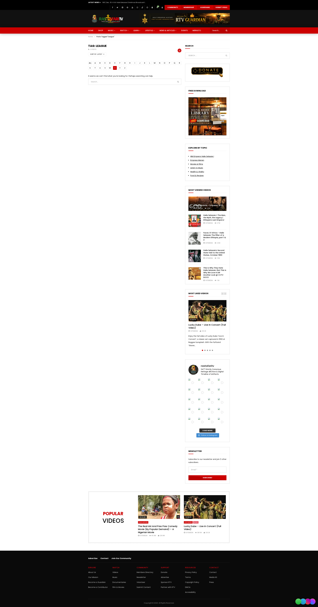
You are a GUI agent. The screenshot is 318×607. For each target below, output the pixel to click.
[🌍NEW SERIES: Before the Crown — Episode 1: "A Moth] (202, 422)
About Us (92, 572)
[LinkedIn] (122, 7)
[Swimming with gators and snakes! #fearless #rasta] (202, 392)
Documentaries (119, 582)
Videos (115, 572)
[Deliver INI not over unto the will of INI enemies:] (222, 402)
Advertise (93, 558)
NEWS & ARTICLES (167, 30)
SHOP (100, 30)
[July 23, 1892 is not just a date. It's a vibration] (222, 422)
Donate (164, 572)
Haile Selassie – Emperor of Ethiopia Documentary (218, 205)
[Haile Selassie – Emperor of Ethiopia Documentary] (207, 204)
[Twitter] (117, 7)
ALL (90, 63)
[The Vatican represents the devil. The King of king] (192, 382)
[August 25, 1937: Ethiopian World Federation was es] (222, 382)
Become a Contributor (98, 587)
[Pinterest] (127, 7)
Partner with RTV (168, 587)
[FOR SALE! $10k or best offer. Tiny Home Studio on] (212, 382)
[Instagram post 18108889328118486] (192, 412)
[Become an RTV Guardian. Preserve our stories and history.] (184, 18)
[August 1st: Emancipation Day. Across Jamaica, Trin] (202, 412)
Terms (188, 577)
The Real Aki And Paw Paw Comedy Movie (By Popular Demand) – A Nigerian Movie (157, 529)
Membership (189, 7)
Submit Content (144, 587)
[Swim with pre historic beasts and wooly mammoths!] (192, 392)
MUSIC (111, 30)
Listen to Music (196, 168)
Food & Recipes (197, 175)
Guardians (205, 7)
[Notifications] (152, 7)
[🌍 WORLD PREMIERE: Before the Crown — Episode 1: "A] (212, 422)
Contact (104, 558)
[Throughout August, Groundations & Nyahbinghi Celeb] (222, 392)
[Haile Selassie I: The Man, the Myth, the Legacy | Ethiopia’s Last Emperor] (194, 221)
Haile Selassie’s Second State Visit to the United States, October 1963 (214, 252)
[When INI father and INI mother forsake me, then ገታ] (192, 422)
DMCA (187, 587)
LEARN (136, 30)
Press (211, 582)
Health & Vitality (197, 171)
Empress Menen (197, 160)
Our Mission (93, 577)
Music (114, 577)
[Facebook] (112, 7)
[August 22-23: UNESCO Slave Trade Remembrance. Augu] (212, 392)
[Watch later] (147, 7)
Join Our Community (121, 558)
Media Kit (213, 577)
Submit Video (221, 7)
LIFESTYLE (149, 30)
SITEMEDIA (199, 208)
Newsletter (141, 577)
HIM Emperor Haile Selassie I (202, 156)
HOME (90, 30)
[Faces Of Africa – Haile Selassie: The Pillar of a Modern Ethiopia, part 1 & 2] (194, 238)
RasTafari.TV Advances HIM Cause (115, 2)
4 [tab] (210, 350)
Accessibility (190, 592)
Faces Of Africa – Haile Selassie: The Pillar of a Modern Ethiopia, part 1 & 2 (214, 236)
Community (172, 7)
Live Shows (188, 522)
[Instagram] (137, 7)
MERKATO (197, 30)
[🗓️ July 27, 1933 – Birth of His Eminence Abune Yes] (222, 412)
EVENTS (184, 30)
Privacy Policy (191, 572)
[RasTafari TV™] (107, 18)
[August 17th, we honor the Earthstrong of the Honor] (202, 402)
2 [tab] (205, 350)
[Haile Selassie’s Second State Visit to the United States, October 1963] (194, 256)
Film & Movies (143, 522)
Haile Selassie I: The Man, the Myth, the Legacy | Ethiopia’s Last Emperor (214, 217)
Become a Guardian (97, 582)
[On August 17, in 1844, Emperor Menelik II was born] (192, 402)
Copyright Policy (192, 582)
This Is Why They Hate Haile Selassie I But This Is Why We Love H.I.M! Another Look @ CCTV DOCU (214, 273)
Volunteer (141, 582)
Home (90, 37)
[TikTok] (142, 7)
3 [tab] (207, 350)
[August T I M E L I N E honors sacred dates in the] (212, 412)
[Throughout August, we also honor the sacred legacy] (212, 402)
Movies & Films (196, 164)
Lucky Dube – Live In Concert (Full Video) (207, 326)
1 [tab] (202, 350)
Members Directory (145, 572)
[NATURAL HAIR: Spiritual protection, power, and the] (202, 382)
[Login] (162, 7)
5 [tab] (212, 350)
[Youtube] (132, 7)
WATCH (123, 30)
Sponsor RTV (166, 582)
